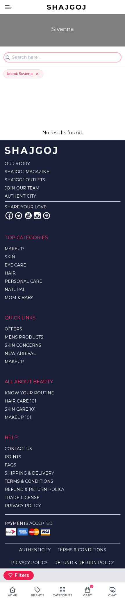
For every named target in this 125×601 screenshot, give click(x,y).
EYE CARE (15, 265)
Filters (22, 575)
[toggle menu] (8, 7)
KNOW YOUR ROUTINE (29, 393)
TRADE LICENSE (22, 497)
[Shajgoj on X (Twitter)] (18, 215)
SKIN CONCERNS (23, 345)
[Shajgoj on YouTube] (28, 215)
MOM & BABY (19, 297)
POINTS (13, 456)
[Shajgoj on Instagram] (37, 215)
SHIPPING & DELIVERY (29, 473)
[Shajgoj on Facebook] (9, 215)
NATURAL (15, 289)
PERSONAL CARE (23, 281)
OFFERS (13, 329)
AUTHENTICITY (20, 196)
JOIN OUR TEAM (22, 188)
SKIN (10, 257)
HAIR (10, 273)
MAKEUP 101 (18, 417)
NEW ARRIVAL (20, 353)
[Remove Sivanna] (37, 73)
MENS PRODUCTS (24, 337)
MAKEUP (14, 248)
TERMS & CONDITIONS (29, 481)
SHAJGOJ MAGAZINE (27, 171)
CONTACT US (18, 448)
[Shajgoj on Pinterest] (46, 215)
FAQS (10, 465)
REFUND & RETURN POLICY (35, 489)
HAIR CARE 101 (20, 401)
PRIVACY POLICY (23, 505)
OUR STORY (17, 163)
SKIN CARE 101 (20, 409)
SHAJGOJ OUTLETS (25, 180)
